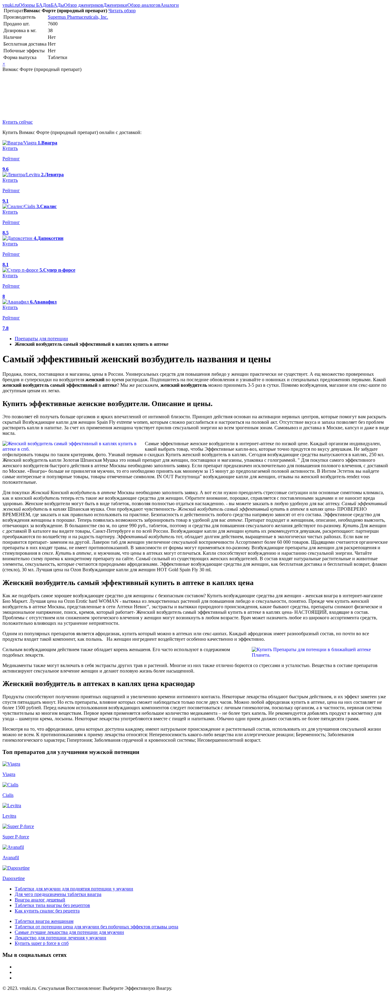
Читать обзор (122, 10)
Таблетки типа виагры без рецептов (52, 905)
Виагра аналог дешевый (40, 899)
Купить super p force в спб (42, 943)
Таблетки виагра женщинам (44, 921)
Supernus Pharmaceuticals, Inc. (78, 17)
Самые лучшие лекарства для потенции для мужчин (69, 932)
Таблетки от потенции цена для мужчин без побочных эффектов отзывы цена (96, 926)
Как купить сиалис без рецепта (47, 910)
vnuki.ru (10, 5)
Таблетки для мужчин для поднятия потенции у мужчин (74, 888)
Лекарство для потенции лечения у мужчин (60, 937)
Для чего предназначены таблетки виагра (58, 894)
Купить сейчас (17, 122)
